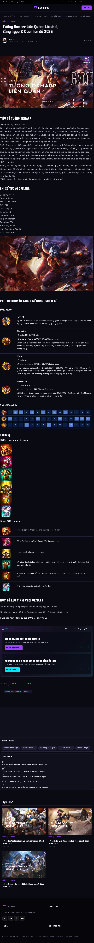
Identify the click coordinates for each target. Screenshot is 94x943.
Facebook (65, 2)
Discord (89, 2)
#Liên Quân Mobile (13, 692)
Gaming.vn (13, 937)
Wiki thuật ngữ (82, 748)
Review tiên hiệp (29, 748)
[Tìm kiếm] (78, 7)
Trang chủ (6, 16)
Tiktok (81, 2)
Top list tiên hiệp (65, 748)
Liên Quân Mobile (21, 16)
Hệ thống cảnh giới (47, 748)
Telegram (29, 683)
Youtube (74, 2)
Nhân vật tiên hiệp (11, 748)
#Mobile (27, 692)
